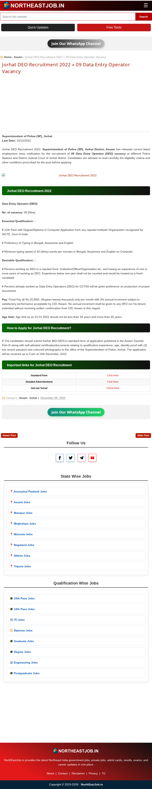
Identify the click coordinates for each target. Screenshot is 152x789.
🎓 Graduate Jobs (22, 641)
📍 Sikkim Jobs (20, 555)
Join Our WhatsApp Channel (76, 43)
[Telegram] (82, 458)
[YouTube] (92, 458)
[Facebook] (60, 458)
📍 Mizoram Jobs (21, 534)
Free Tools (113, 27)
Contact (63, 773)
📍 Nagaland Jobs (22, 545)
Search (143, 16)
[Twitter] (71, 458)
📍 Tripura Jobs (20, 566)
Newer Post (9, 435)
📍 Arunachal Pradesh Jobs (28, 491)
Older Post (143, 435)
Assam (18, 57)
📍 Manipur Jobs (21, 512)
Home (7, 57)
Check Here (112, 388)
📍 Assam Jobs (20, 502)
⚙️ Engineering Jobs (24, 662)
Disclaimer (78, 773)
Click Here (113, 375)
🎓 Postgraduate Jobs (25, 673)
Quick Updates (38, 27)
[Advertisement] (76, 102)
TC (103, 773)
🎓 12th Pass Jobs (22, 609)
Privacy (93, 773)
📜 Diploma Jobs (21, 630)
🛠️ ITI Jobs (17, 619)
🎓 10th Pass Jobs (22, 598)
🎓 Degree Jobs (20, 651)
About (50, 773)
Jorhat (33, 397)
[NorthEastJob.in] (76, 751)
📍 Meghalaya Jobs (23, 523)
